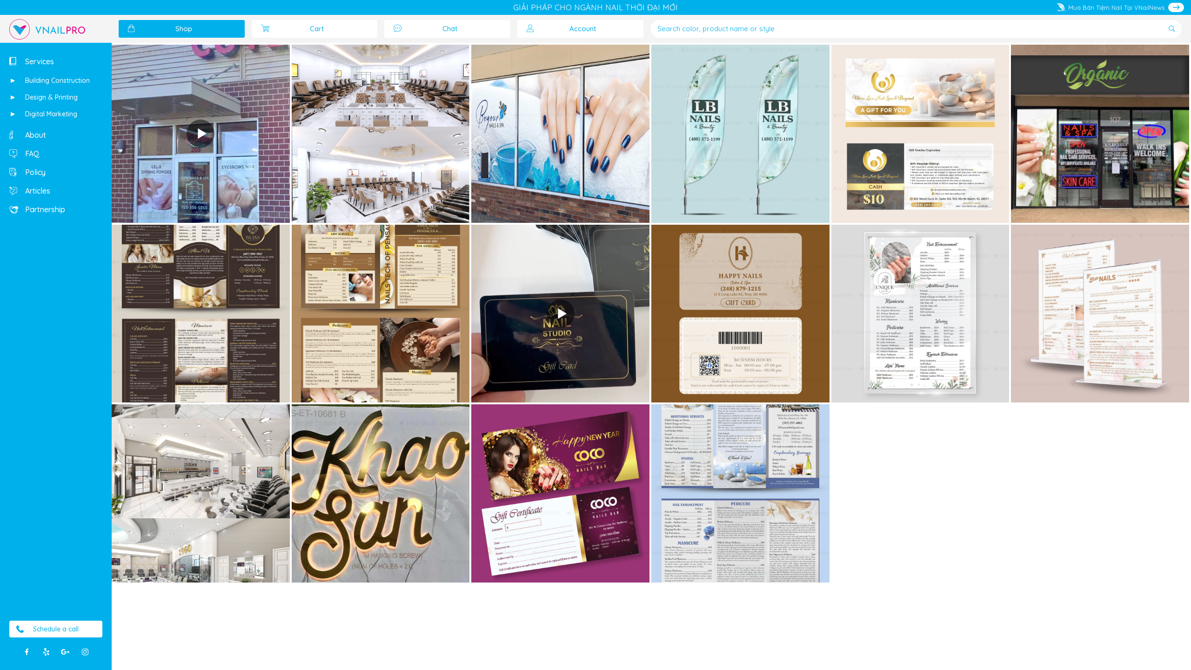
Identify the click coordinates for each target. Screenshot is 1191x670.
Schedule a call (56, 629)
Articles (36, 190)
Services (38, 61)
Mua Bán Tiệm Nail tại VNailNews (1116, 7)
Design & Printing (50, 97)
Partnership (44, 209)
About (34, 135)
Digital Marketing (50, 114)
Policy (34, 172)
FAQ (31, 153)
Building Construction (56, 80)
